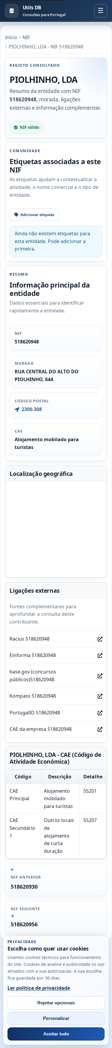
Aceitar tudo (56, 1034)
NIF (26, 37)
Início (11, 37)
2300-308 (32, 409)
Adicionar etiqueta (37, 215)
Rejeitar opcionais (56, 1002)
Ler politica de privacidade (38, 988)
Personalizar (56, 1018)
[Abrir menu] (100, 10)
